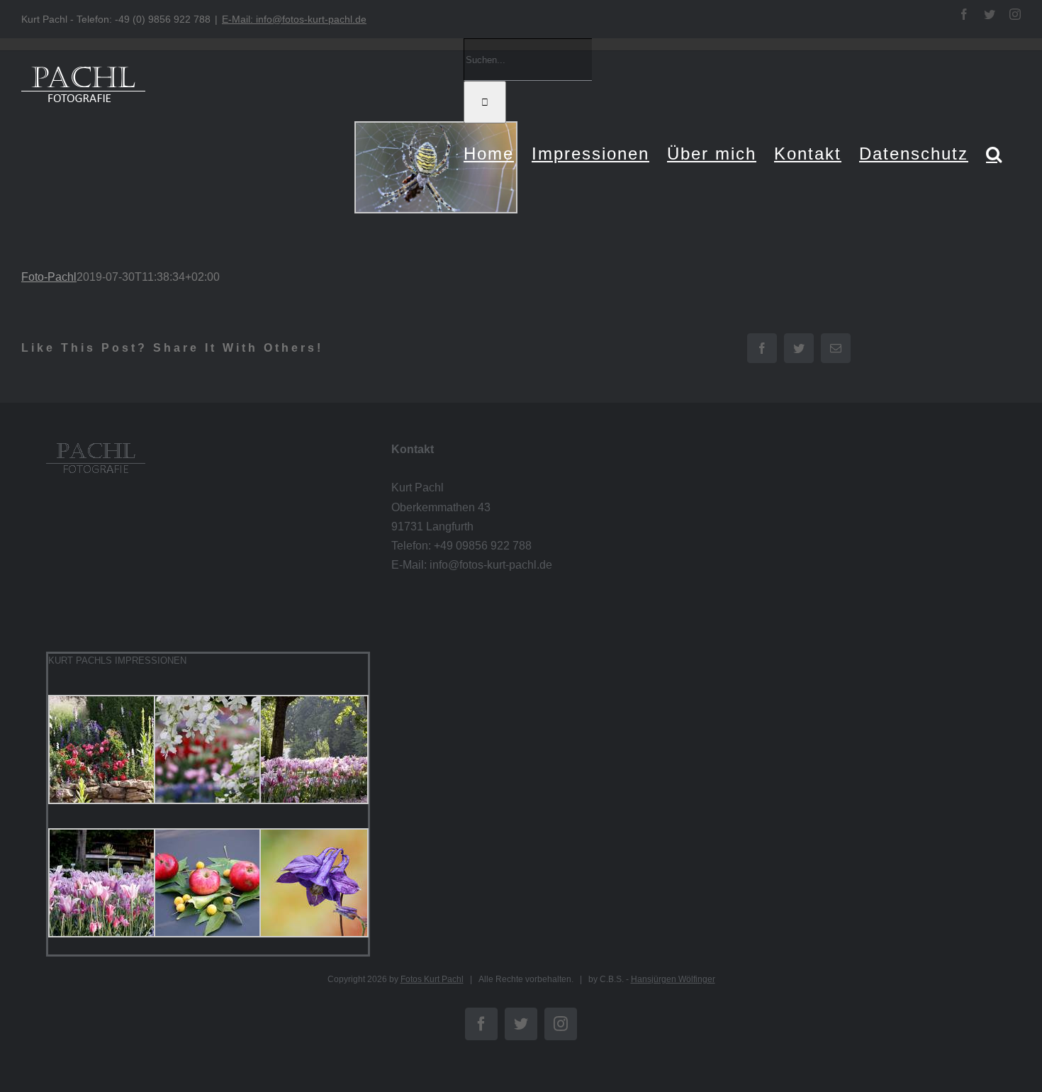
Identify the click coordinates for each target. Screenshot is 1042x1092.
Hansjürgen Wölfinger (673, 979)
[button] (994, 153)
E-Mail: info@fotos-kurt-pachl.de (294, 19)
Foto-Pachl (49, 277)
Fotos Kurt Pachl (432, 979)
